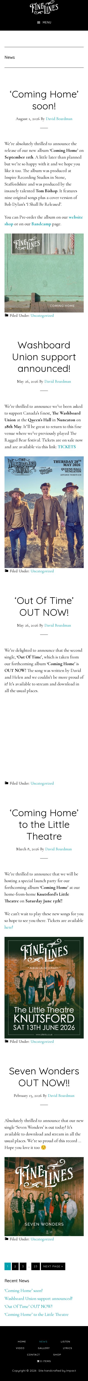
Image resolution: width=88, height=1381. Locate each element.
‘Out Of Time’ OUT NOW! (44, 606)
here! (9, 927)
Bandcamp (41, 224)
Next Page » (53, 1267)
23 (37, 1266)
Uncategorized (42, 315)
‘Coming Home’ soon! (44, 100)
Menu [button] (47, 22)
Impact (71, 1370)
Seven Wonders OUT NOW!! (44, 1077)
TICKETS (67, 446)
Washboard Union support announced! (44, 356)
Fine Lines (44, 7)
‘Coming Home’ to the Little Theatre (44, 824)
